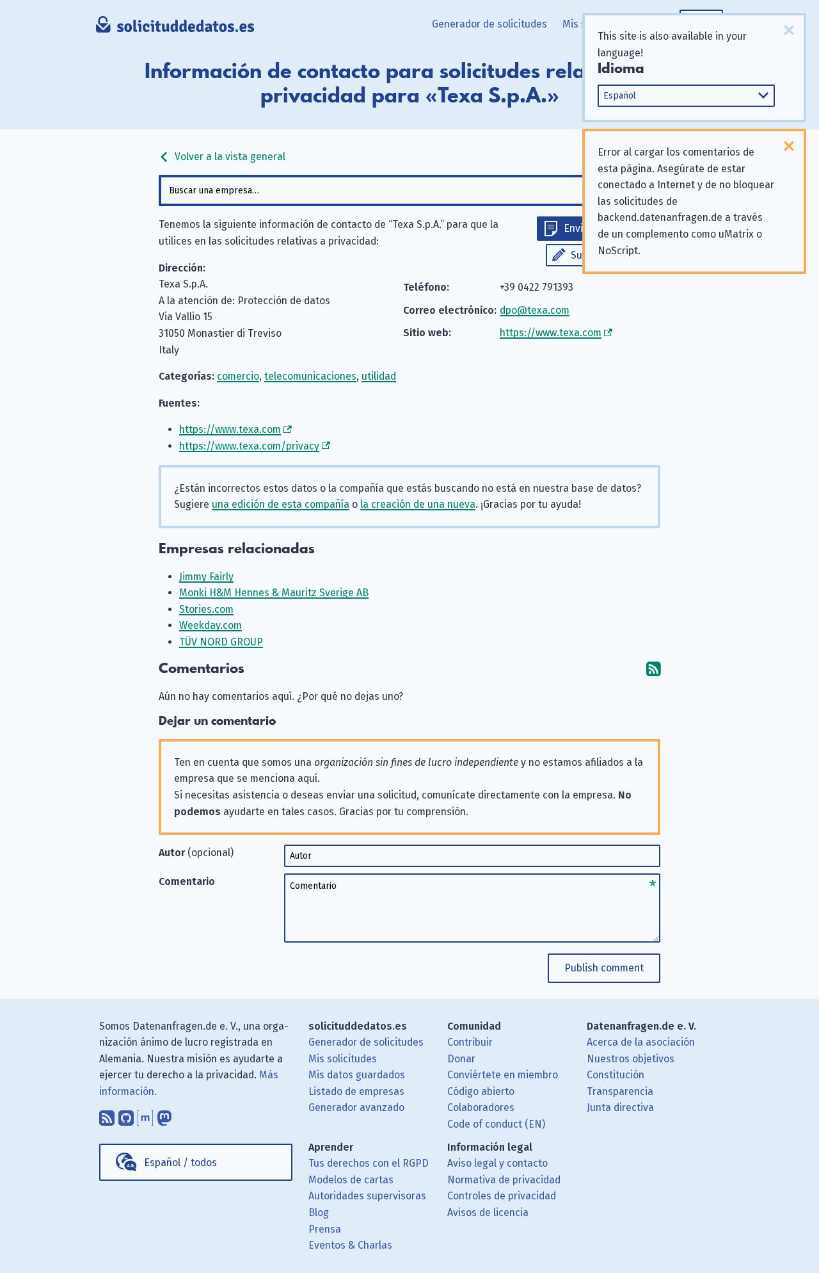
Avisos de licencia (488, 1212)
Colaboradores (480, 1107)
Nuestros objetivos (630, 1059)
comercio (238, 376)
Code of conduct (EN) (496, 1124)
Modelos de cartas (351, 1180)
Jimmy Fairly (206, 577)
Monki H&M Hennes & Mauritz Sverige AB (274, 593)
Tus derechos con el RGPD (368, 1163)
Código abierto (480, 1091)
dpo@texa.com (534, 310)
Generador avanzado (356, 1107)
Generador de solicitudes (489, 24)
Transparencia (620, 1091)
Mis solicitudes (342, 1059)
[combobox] (409, 190)
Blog (318, 1212)
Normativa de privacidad (504, 1180)
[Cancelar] (789, 30)
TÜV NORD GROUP (221, 642)
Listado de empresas (356, 1091)
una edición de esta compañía (280, 504)
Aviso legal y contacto (497, 1163)
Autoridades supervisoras (367, 1196)
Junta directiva (620, 1107)
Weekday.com (210, 625)
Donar (461, 1059)
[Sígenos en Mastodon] (164, 1115)
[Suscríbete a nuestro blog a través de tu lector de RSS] (107, 1115)
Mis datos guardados (356, 1075)
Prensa (324, 1229)
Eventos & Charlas (350, 1245)
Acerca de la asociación (641, 1042)
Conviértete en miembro (502, 1075)
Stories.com (206, 609)
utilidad (379, 376)
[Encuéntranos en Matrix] (145, 1115)
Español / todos (180, 1162)
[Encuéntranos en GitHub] (126, 1115)
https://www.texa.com (550, 333)
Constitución (615, 1075)
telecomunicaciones (310, 376)
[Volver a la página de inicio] (175, 29)
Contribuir (470, 1042)
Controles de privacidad (501, 1196)
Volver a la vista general (228, 156)
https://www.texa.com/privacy (249, 446)
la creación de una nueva (417, 504)
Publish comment (604, 968)
